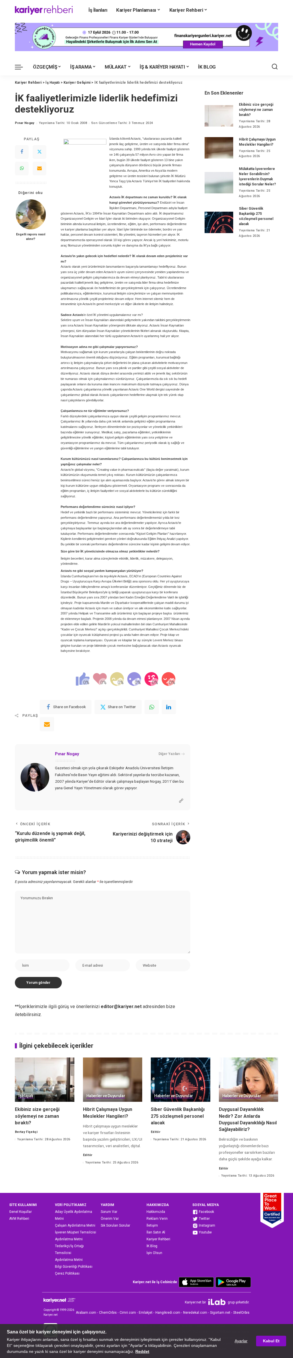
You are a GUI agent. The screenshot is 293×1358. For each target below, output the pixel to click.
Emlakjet (146, 1313)
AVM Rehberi (19, 1219)
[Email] (39, 168)
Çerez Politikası (67, 1273)
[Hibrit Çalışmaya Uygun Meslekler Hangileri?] (219, 148)
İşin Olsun (154, 1253)
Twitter (204, 1219)
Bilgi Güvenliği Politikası (73, 1267)
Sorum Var (109, 1212)
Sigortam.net (220, 1313)
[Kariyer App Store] (196, 1282)
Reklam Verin (157, 1219)
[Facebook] (22, 152)
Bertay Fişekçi (26, 1132)
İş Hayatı (25, 1096)
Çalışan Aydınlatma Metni (75, 1225)
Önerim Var (110, 1219)
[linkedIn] (169, 707)
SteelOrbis (241, 1313)
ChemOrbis (108, 1313)
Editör (87, 1155)
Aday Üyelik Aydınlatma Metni (73, 1215)
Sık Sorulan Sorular (115, 1225)
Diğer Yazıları (169, 754)
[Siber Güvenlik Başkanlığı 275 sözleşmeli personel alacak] (219, 222)
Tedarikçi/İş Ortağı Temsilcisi (69, 1249)
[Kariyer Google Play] (233, 1282)
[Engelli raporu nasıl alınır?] (31, 214)
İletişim (152, 1225)
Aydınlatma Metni (69, 1239)
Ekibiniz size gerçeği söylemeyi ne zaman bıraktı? (256, 110)
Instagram (206, 1225)
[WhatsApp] (22, 168)
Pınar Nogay (25, 123)
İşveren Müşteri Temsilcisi (75, 1232)
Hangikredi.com (167, 1313)
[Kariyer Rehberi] (44, 10)
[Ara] (274, 66)
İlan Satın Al (155, 1232)
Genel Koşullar (20, 1212)
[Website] (181, 800)
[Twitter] (39, 152)
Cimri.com (128, 1313)
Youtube (205, 1232)
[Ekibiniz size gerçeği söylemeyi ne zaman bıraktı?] (219, 116)
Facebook (206, 1212)
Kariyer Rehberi (158, 1239)
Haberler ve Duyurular (105, 1096)
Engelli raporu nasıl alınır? (30, 237)
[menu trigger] (22, 66)
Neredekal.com (195, 1313)
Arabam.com (86, 1313)
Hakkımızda (155, 1212)
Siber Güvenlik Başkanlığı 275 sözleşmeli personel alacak (178, 1116)
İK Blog (151, 1246)
